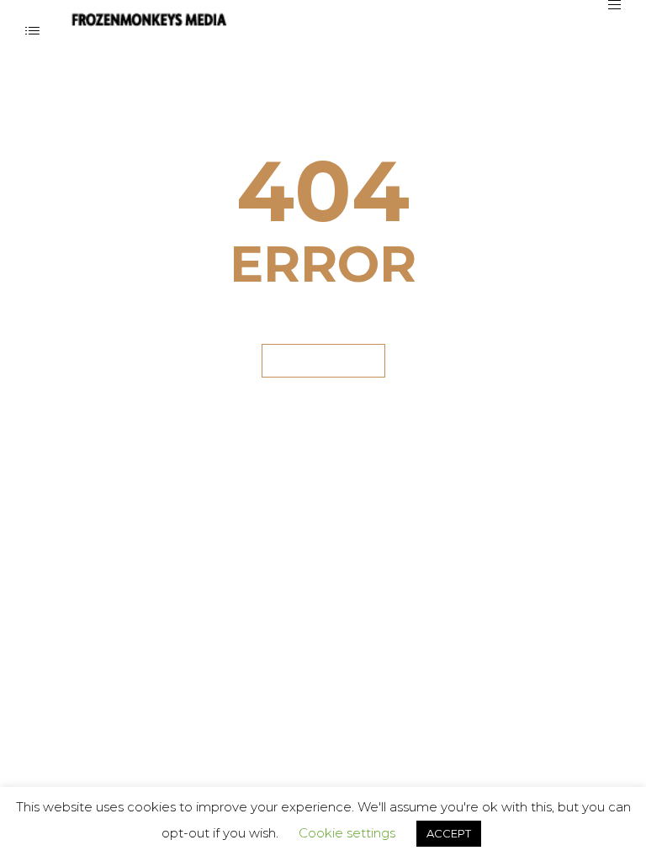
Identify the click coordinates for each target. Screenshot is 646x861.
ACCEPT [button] (448, 833)
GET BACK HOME (323, 360)
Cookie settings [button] (347, 833)
